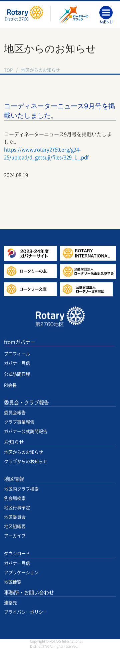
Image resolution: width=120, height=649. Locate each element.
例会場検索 (15, 498)
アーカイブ (15, 536)
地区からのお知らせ (40, 70)
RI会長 (10, 385)
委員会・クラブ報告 (26, 402)
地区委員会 (15, 517)
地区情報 (14, 478)
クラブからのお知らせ (25, 461)
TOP (8, 70)
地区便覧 (12, 582)
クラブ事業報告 (19, 422)
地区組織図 (15, 526)
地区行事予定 (17, 507)
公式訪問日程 (17, 374)
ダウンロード (17, 553)
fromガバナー (19, 342)
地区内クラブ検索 (21, 489)
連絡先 (10, 602)
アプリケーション (21, 572)
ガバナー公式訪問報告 (25, 431)
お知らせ (14, 442)
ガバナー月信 (17, 363)
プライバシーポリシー (25, 612)
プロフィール (17, 354)
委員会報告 (15, 412)
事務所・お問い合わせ (29, 592)
